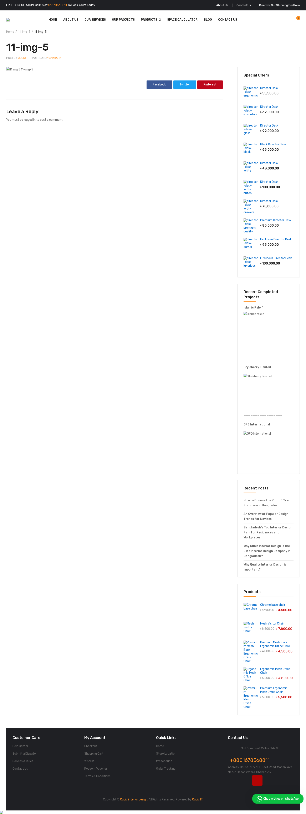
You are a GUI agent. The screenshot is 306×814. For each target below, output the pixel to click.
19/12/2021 (46, 57)
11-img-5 (24, 32)
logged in (30, 120)
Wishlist (89, 761)
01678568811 (57, 5)
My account (164, 761)
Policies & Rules (22, 761)
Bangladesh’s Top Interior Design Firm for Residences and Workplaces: (268, 532)
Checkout (90, 746)
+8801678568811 (250, 760)
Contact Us (227, 19)
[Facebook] (233, 780)
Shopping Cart (93, 753)
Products (149, 19)
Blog (208, 19)
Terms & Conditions (97, 776)
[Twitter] (245, 780)
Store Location (166, 753)
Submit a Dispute (24, 753)
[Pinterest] (281, 780)
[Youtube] (269, 780)
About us (70, 19)
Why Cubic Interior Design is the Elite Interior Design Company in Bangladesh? (267, 551)
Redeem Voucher (95, 768)
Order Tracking (165, 768)
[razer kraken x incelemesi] (153, 812)
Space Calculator (182, 19)
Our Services (95, 19)
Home (53, 19)
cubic (16, 57)
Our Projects (123, 19)
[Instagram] (257, 780)
